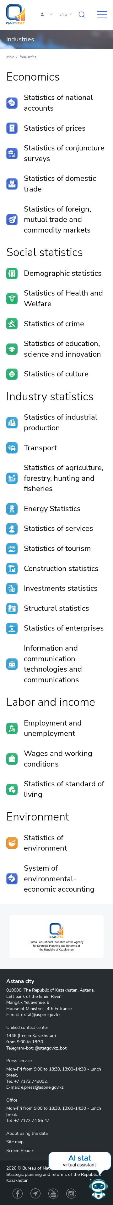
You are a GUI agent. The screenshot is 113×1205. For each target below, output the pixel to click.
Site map (15, 1142)
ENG (63, 14)
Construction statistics (61, 568)
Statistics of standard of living (64, 789)
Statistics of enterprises (64, 628)
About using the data (27, 1133)
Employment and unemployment (53, 728)
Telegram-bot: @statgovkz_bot (36, 1048)
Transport (40, 448)
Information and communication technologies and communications (53, 664)
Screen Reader (20, 1151)
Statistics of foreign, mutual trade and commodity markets (57, 219)
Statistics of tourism (57, 548)
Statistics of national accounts (58, 102)
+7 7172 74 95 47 (31, 1121)
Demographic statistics (63, 273)
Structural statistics (56, 608)
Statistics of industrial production (60, 422)
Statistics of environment (45, 843)
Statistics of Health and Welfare (63, 298)
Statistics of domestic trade (60, 183)
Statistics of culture (56, 374)
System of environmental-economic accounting (59, 878)
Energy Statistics (52, 509)
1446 (11, 1036)
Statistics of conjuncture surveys (64, 153)
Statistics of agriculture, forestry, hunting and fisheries (63, 478)
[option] (56, 936)
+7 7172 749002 (30, 1081)
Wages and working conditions (58, 758)
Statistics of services (58, 528)
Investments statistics (61, 588)
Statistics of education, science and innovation (62, 348)
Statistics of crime (54, 324)
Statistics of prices (55, 128)
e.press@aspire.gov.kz (42, 1087)
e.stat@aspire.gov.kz (40, 1015)
